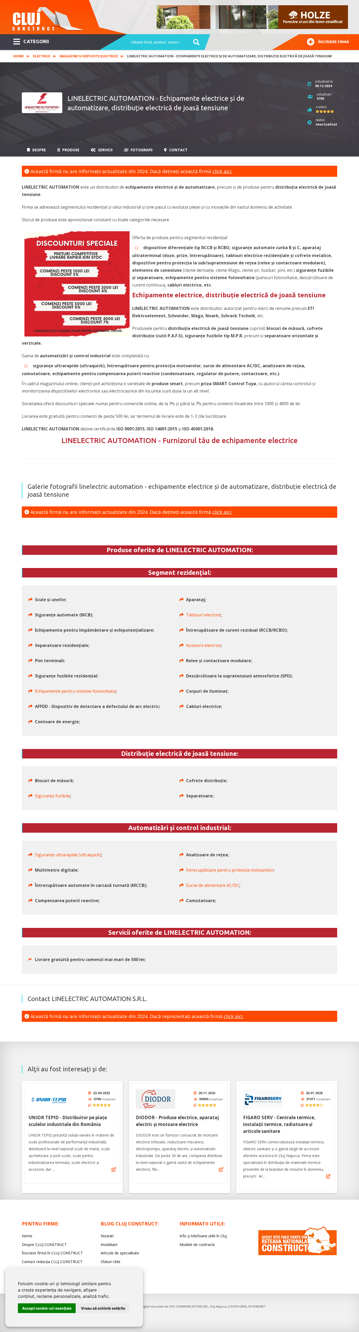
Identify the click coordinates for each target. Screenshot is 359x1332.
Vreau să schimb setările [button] (103, 1308)
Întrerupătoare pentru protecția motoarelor (229, 870)
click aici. (222, 171)
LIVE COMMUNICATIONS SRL (188, 1306)
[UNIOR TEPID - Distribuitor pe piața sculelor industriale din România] (48, 1099)
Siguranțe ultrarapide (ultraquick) (68, 855)
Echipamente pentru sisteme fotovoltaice (75, 691)
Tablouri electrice (203, 615)
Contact (178, 149)
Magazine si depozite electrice (89, 56)
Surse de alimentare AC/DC (212, 885)
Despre (38, 149)
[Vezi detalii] (114, 1169)
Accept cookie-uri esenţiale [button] (46, 1308)
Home (18, 56)
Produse (70, 149)
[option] (252, 17)
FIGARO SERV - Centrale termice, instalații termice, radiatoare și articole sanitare (279, 1124)
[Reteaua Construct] (297, 1253)
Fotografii (141, 149)
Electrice (41, 56)
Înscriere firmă (333, 42)
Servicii (104, 149)
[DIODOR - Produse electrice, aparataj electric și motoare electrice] (155, 1099)
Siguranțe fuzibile (52, 796)
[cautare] (194, 42)
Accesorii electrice (203, 645)
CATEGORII (36, 41)
